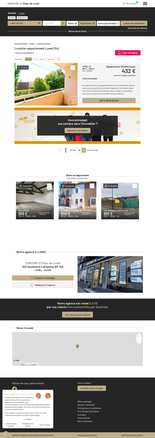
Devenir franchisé (86, 404)
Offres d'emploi (85, 401)
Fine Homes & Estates (88, 411)
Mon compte (131, 3)
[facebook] (14, 388)
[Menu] (145, 3)
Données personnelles (87, 435)
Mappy (34, 364)
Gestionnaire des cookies (132, 435)
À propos (82, 414)
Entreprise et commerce (89, 408)
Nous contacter (85, 421)
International (84, 418)
